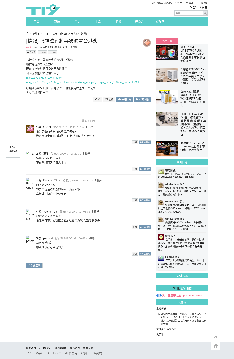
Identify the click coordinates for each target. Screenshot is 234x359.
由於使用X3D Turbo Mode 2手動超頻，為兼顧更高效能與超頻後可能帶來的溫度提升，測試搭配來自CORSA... (182, 225)
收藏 (110, 99)
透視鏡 (204, 2)
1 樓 (38, 127)
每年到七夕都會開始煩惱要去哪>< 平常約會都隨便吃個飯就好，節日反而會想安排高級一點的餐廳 (182, 263)
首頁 (36, 21)
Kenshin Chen (52, 180)
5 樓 (38, 238)
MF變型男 (190, 2)
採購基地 (168, 2)
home (215, 346)
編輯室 (160, 21)
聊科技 (36, 33)
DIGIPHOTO (179, 2)
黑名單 (160, 334)
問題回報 (88, 348)
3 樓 (38, 180)
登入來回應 (34, 265)
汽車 (164, 295)
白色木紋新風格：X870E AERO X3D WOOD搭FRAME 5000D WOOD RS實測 (192, 98)
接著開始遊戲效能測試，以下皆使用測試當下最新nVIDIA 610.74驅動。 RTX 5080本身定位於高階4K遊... (182, 208)
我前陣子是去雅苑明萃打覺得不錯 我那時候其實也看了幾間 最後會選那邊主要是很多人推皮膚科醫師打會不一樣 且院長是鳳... (181, 244)
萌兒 (35, 47)
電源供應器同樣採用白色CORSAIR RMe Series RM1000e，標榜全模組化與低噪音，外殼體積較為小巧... (182, 191)
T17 (43, 9)
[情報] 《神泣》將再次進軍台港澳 (70, 33)
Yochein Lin (50, 211)
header (215, 337)
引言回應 (143, 99)
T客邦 (152, 2)
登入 (194, 7)
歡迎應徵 (171, 329)
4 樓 (38, 211)
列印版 (32, 52)
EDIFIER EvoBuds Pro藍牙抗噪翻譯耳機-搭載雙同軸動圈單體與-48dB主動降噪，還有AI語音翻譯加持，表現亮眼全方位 (193, 124)
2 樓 (38, 154)
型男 (78, 21)
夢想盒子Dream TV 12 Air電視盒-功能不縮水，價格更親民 (192, 146)
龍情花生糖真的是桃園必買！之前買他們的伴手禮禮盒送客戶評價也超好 (182, 175)
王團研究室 (174, 295)
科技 (119, 21)
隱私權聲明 (61, 348)
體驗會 (139, 21)
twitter (43, 52)
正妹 (57, 21)
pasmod (48, 238)
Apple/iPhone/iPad (192, 295)
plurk (53, 52)
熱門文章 (167, 40)
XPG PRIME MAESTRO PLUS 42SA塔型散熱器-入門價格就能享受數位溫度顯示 (192, 54)
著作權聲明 (45, 348)
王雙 (46, 154)
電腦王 (160, 2)
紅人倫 (47, 127)
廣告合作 (75, 348)
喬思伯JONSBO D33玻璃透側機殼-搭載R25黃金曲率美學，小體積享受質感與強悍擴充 (193, 76)
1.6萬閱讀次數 (12, 148)
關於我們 (31, 348)
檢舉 (74, 47)
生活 (98, 21)
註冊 (204, 7)
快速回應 (126, 99)
